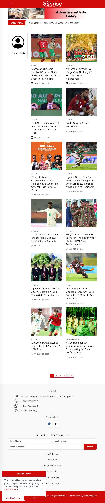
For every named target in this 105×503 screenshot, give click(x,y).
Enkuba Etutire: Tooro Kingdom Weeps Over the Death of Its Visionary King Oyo (65, 22)
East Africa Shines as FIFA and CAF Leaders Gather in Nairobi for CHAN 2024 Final (45, 127)
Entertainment (73, 339)
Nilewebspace (90, 495)
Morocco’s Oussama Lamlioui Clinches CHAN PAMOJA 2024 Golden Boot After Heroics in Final (45, 73)
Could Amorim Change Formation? (78, 124)
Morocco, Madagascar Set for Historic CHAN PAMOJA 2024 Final (45, 346)
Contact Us (52, 471)
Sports (34, 65)
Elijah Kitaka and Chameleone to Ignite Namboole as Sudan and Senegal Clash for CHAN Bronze (44, 184)
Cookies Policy (52, 477)
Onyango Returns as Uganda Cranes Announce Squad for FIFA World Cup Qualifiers (80, 293)
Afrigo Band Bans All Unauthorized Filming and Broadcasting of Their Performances (80, 347)
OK (34, 498)
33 (72, 375)
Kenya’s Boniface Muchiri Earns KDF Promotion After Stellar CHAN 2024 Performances (80, 239)
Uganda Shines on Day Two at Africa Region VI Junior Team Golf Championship (46, 291)
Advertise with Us (52, 465)
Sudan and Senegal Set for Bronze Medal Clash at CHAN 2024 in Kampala (45, 237)
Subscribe (90, 446)
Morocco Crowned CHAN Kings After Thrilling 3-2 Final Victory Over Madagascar (79, 73)
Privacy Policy (52, 483)
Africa (34, 119)
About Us (52, 459)
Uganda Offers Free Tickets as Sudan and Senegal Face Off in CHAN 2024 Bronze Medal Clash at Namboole (81, 182)
